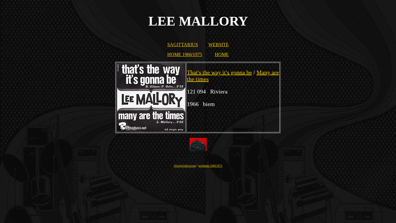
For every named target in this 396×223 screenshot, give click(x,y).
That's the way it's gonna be (219, 72)
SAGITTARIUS (182, 44)
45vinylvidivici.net (185, 165)
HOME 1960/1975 (184, 54)
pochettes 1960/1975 (210, 165)
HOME (222, 54)
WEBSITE (218, 44)
